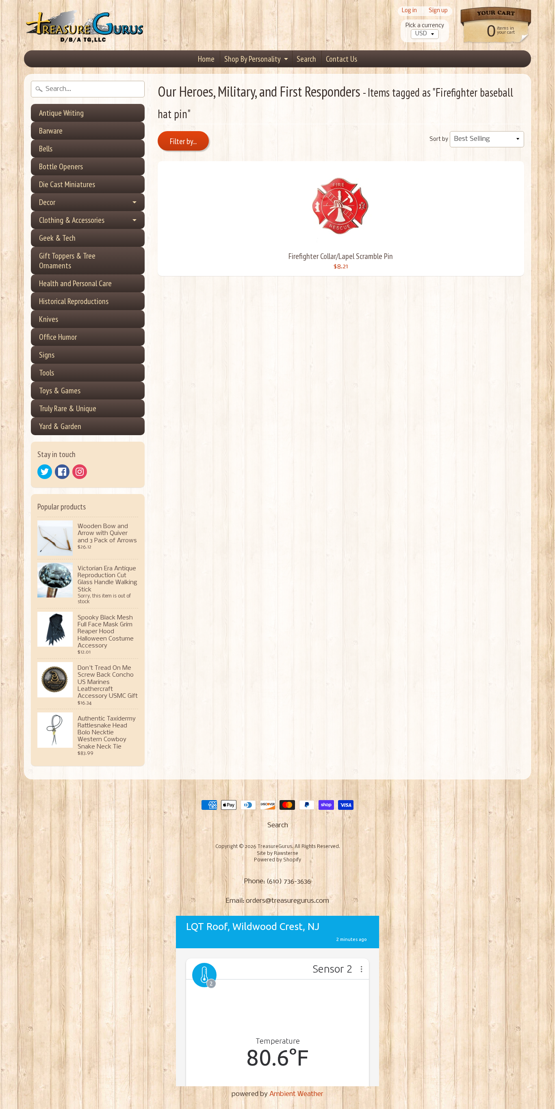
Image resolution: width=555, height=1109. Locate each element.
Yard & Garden (60, 426)
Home (206, 59)
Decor (47, 202)
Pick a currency (424, 26)
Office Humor (58, 337)
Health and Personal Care (75, 283)
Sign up (438, 11)
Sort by (438, 139)
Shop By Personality (252, 59)
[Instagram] (79, 471)
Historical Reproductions (73, 301)
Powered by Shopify (277, 860)
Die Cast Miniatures (67, 184)
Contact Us (341, 59)
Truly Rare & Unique (67, 408)
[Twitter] (44, 471)
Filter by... (183, 141)
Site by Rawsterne (277, 853)
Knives (48, 319)
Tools (46, 372)
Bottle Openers (61, 166)
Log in (409, 11)
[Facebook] (62, 471)
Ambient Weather (296, 1094)
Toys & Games (59, 390)
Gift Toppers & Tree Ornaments (67, 260)
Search (306, 59)
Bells (45, 148)
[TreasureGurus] (85, 25)
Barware (51, 130)
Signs (46, 355)
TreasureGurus (275, 846)
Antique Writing (61, 113)
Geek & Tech (57, 238)
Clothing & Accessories (71, 220)
